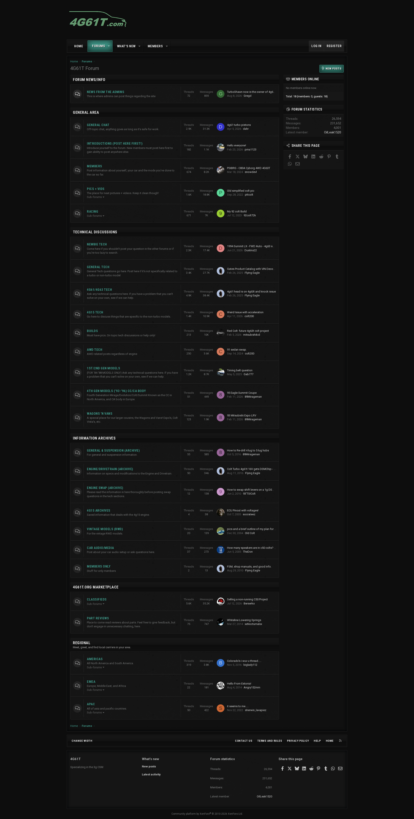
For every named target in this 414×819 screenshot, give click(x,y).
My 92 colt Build (237, 211)
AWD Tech (94, 350)
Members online (305, 79)
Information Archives (94, 438)
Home (78, 46)
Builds (92, 331)
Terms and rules (269, 740)
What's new (126, 46)
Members (155, 46)
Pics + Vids (96, 189)
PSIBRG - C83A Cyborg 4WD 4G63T (248, 168)
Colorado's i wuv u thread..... (244, 660)
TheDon (248, 551)
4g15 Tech (95, 312)
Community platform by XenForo (207, 813)
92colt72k (250, 215)
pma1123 (250, 149)
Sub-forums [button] (94, 197)
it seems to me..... (238, 706)
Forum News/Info (89, 79)
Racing (92, 211)
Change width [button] (82, 740)
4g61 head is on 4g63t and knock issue (251, 291)
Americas (95, 659)
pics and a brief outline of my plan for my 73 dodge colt (261, 529)
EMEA (91, 682)
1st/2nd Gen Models (103, 368)
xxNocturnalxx (253, 624)
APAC (91, 704)
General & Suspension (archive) (113, 450)
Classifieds (97, 599)
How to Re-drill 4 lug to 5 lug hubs (248, 450)
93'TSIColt (249, 493)
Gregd (247, 95)
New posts (149, 766)
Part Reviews (98, 618)
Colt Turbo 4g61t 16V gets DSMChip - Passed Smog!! (259, 469)
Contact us (243, 740)
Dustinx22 (251, 250)
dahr (246, 128)
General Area (86, 112)
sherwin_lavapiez (255, 710)
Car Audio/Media (100, 548)
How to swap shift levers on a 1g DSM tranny (255, 489)
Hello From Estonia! (239, 683)
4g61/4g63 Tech (99, 290)
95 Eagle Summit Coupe (242, 392)
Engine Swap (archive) (105, 488)
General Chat (98, 125)
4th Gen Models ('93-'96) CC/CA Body (116, 391)
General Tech (98, 267)
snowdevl (251, 172)
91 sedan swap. (237, 349)
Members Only (98, 566)
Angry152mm (252, 687)
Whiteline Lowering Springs (244, 620)
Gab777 (248, 374)
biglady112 (250, 664)
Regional (81, 642)
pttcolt (249, 194)
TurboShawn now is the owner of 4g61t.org (254, 91)
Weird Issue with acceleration (245, 312)
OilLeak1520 (332, 132)
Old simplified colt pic (240, 190)
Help (317, 740)
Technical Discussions (95, 232)
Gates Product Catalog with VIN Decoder (252, 268)
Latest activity (151, 774)
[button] (109, 46)
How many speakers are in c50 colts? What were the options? (265, 547)
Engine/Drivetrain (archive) (110, 469)
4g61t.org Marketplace (96, 587)
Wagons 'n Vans (99, 414)
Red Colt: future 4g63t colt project (248, 330)
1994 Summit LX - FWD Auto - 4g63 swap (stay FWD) (259, 246)
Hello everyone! (236, 145)
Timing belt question (239, 370)
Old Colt (250, 533)
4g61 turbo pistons (239, 124)
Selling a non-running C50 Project (247, 599)
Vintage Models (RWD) (105, 529)
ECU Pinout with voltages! (243, 510)
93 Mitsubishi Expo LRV (241, 415)
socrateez (249, 514)
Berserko (249, 603)
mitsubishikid (251, 334)
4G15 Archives (98, 510)
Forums (98, 46)
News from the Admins (105, 92)
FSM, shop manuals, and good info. (249, 566)
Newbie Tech (97, 244)
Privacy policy (298, 740)
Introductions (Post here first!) (115, 143)
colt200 (249, 316)
